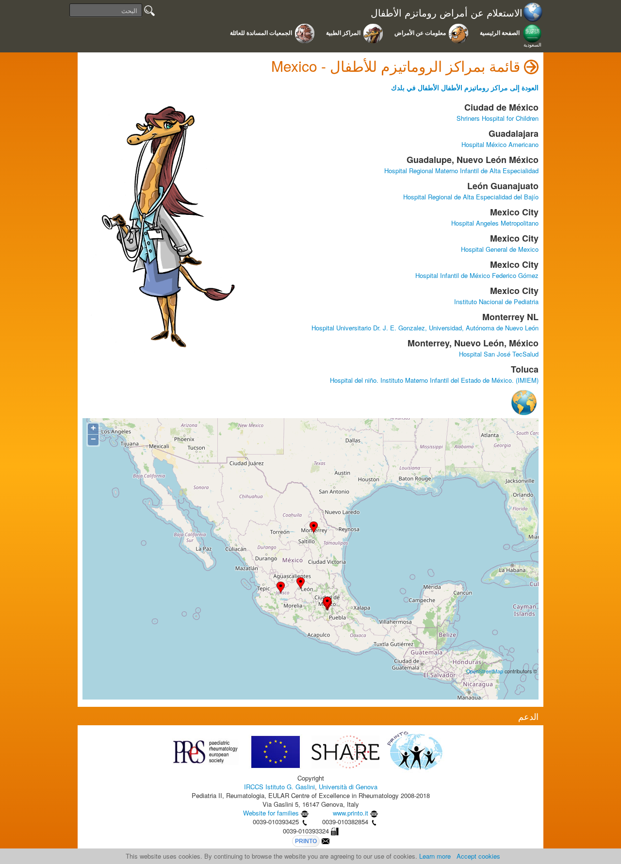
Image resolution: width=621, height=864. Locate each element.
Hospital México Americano (500, 144)
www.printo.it (350, 812)
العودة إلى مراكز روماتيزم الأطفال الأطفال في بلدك (465, 87)
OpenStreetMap (484, 671)
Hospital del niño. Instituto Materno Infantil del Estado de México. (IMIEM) (434, 380)
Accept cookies (478, 856)
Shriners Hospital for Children (498, 118)
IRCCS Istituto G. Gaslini (279, 786)
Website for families (271, 812)
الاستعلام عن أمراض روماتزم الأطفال (447, 12)
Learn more (435, 856)
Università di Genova (348, 786)
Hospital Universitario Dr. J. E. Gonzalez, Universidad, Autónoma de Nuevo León (425, 327)
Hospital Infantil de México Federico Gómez (477, 275)
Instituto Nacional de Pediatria (496, 301)
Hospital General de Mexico (500, 249)
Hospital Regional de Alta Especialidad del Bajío (471, 196)
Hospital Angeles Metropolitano (495, 223)
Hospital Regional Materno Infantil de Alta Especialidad (461, 170)
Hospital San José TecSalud (499, 354)
